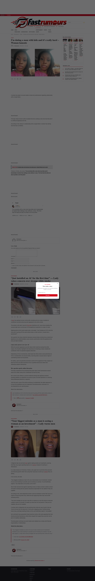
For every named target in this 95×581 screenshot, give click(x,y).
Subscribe (47, 295)
